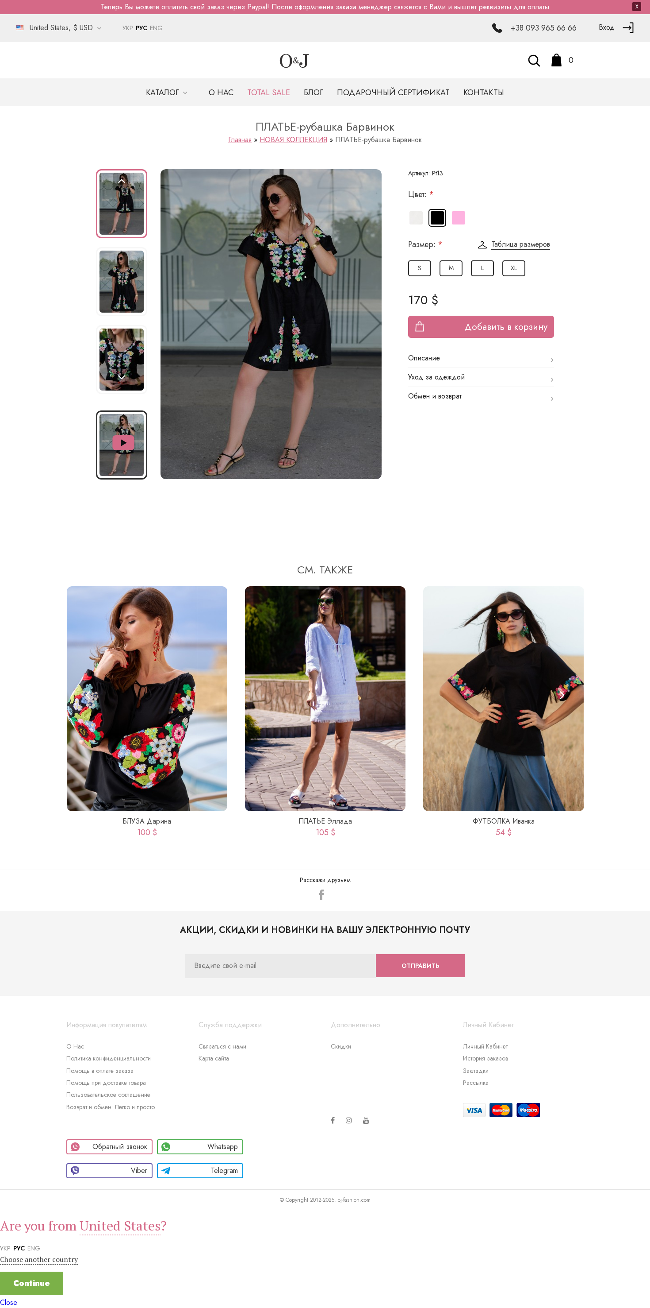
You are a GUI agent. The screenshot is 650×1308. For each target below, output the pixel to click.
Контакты (483, 92)
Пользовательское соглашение (108, 1094)
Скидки (341, 1046)
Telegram (224, 1170)
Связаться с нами (222, 1046)
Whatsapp (222, 1147)
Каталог (163, 92)
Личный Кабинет (485, 1046)
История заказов (485, 1058)
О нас (221, 92)
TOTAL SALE (268, 92)
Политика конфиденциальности (108, 1058)
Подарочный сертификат (393, 92)
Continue (31, 1283)
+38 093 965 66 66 (544, 28)
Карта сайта (214, 1058)
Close (8, 1302)
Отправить (420, 965)
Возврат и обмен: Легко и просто (110, 1107)
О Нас (75, 1046)
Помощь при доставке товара (106, 1082)
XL (514, 267)
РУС (141, 27)
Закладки (476, 1070)
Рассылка (476, 1082)
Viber (139, 1170)
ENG (156, 27)
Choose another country (39, 1259)
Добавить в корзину (505, 326)
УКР (127, 27)
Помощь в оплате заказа (100, 1070)
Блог (313, 92)
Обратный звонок (119, 1147)
